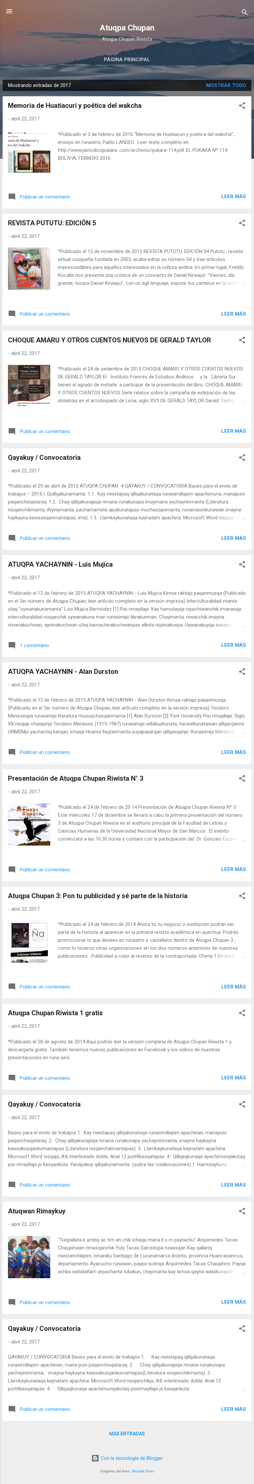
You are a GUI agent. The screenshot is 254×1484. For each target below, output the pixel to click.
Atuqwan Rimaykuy (36, 1211)
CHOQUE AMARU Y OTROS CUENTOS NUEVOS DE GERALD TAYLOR (109, 340)
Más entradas (127, 1433)
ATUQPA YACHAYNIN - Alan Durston (63, 672)
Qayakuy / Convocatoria (44, 457)
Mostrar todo (226, 85)
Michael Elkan (143, 1471)
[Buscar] (245, 13)
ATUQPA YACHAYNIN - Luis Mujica (60, 564)
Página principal (127, 60)
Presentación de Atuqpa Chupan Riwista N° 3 (75, 778)
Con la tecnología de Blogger (131, 1458)
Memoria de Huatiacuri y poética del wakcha (75, 105)
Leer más (233, 196)
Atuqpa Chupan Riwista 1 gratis (55, 1013)
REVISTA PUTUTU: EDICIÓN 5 (52, 223)
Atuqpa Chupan (127, 27)
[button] (242, 107)
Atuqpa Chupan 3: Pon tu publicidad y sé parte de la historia (98, 896)
